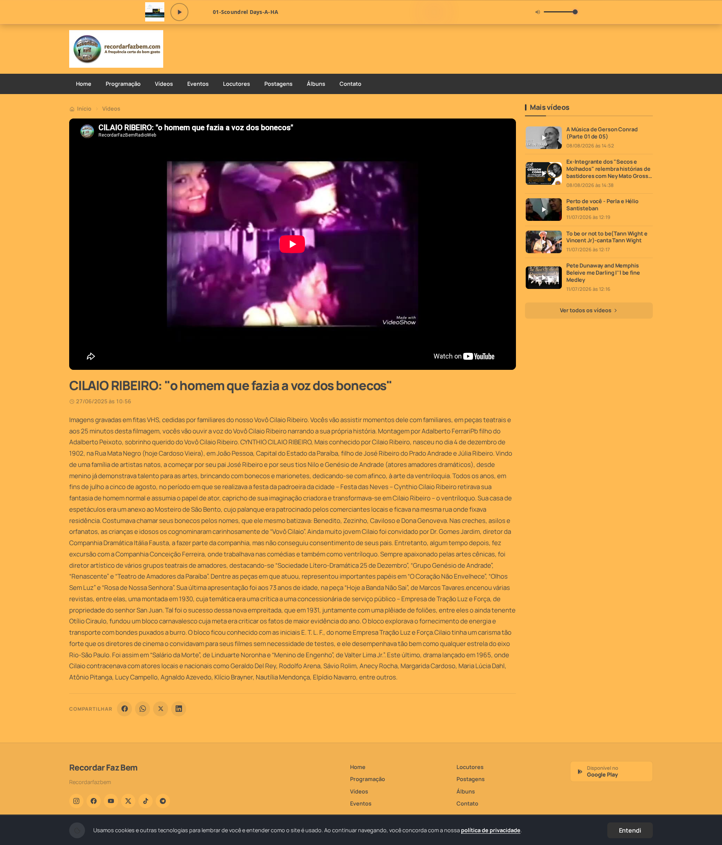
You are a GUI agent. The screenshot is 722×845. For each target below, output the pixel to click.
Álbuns (316, 83)
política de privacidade (490, 830)
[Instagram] (76, 801)
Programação (123, 83)
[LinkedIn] (178, 708)
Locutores (236, 83)
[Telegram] (163, 801)
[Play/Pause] (179, 12)
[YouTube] (111, 801)
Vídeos (164, 83)
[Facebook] (124, 708)
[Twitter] (128, 801)
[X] (160, 708)
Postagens (278, 83)
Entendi (630, 830)
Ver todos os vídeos (586, 310)
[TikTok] (145, 801)
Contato (350, 83)
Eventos (198, 83)
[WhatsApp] (142, 708)
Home (83, 83)
